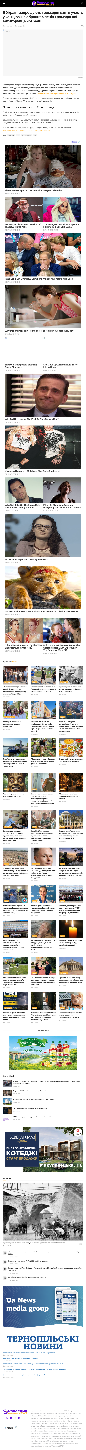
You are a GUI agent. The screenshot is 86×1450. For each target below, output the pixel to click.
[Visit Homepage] (43, 3)
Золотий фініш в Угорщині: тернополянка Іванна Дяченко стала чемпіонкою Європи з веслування (43, 909)
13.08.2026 (35, 766)
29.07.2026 (63, 948)
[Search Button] (82, 3)
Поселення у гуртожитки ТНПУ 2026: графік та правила (27, 1261)
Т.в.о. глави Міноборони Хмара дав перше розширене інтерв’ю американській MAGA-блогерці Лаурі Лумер (43, 981)
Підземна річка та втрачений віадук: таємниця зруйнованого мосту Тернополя (71, 689)
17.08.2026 (63, 734)
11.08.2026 (63, 764)
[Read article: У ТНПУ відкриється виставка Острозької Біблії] (7, 1110)
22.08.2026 (7, 697)
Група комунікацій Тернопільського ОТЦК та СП (58, 93)
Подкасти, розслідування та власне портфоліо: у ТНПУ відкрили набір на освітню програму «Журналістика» (70, 909)
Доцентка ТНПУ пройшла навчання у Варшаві (29, 1091)
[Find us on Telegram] (11, 1418)
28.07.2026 (63, 985)
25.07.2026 (35, 1022)
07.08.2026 (7, 799)
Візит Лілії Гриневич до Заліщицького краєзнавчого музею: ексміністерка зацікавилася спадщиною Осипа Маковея (42, 836)
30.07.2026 (63, 915)
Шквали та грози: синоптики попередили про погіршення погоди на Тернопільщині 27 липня (14, 1016)
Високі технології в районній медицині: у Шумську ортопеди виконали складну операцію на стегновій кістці (15, 909)
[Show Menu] (4, 3)
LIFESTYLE (8, 682)
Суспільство (9, 717)
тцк (35, 135)
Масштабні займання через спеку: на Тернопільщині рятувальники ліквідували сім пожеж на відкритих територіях (71, 872)
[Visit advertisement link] (43, 1053)
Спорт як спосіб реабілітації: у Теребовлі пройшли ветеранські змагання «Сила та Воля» (43, 689)
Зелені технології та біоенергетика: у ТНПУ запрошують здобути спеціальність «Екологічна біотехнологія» (13, 945)
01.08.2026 (63, 878)
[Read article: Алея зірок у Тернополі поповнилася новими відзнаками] (15, 710)
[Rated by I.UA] (20, 1427)
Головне (11, 135)
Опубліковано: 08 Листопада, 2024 (14, 26)
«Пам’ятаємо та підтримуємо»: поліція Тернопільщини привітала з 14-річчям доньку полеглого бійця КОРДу (15, 690)
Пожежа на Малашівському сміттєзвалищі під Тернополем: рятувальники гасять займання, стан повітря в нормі (15, 872)
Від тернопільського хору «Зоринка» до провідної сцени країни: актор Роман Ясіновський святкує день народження (43, 873)
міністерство (26, 135)
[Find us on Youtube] (19, 1418)
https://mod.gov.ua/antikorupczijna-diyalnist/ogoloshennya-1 (26, 130)
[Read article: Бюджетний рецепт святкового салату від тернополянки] (71, 747)
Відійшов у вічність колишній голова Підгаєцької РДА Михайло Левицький (70, 942)
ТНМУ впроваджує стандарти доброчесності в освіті (32, 1117)
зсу (18, 135)
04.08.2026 (7, 843)
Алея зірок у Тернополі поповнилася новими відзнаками (12, 724)
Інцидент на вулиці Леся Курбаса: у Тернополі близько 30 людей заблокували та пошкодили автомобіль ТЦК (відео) (46, 1082)
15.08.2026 (7, 769)
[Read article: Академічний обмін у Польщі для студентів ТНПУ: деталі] (7, 1101)
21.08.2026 (63, 694)
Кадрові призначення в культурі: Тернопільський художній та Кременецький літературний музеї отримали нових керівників (14, 836)
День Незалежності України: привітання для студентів (27, 1277)
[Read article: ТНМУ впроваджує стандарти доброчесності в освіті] (7, 1119)
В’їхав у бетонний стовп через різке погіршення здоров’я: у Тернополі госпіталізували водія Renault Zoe (14, 981)
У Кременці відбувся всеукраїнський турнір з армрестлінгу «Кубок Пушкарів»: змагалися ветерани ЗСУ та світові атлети (71, 726)
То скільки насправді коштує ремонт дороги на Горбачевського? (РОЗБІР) (70, 1014)
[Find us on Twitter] (7, 1418)
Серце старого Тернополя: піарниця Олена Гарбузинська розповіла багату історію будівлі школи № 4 (71, 834)
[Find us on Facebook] (3, 1418)
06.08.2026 (35, 806)
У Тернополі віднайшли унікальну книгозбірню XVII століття (69, 796)
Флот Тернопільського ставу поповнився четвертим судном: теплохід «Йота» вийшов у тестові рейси (15, 762)
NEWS (34, 682)
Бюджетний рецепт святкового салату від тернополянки (71, 760)
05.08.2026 (63, 801)
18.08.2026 (35, 734)
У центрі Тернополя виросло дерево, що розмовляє (14, 795)
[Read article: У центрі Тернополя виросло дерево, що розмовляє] (15, 782)
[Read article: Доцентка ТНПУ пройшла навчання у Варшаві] (7, 1093)
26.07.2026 (7, 1022)
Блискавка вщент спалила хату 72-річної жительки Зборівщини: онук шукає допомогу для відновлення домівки (43, 1016)
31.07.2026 (7, 915)
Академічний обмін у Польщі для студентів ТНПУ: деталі (33, 1099)
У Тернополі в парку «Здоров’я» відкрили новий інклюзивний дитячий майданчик (43, 761)
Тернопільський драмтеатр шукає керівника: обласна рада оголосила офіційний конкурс (71, 980)
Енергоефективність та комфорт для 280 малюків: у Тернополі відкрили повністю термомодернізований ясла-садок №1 (42, 726)
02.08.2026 (63, 841)
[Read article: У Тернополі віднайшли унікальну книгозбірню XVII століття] (71, 782)
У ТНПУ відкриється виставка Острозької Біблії (30, 1108)
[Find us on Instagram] (15, 1418)
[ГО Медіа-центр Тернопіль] (8, 1427)
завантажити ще (43, 1030)
